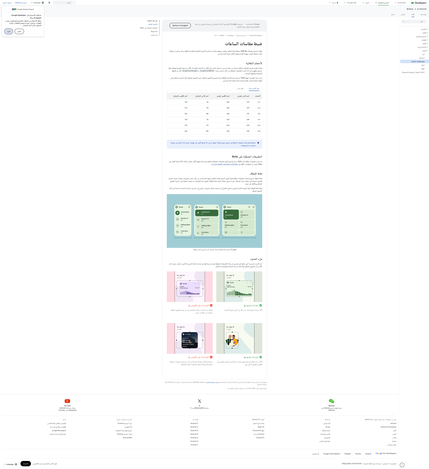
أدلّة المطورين (128, 427)
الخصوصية (327, 438)
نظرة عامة (423, 14)
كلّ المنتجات (315, 454)
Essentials (402, 3)
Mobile (410, 9)
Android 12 (194, 441)
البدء (8, 31)
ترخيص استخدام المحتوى (212, 382)
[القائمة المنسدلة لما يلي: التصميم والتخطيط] (375, 2)
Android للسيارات (258, 434)
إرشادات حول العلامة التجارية (372, 464)
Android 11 (194, 445)
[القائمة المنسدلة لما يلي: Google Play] (344, 2)
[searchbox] (414, 21)
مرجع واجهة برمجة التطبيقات (123, 430)
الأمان (394, 430)
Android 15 (194, 430)
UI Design (421, 9)
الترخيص (385, 464)
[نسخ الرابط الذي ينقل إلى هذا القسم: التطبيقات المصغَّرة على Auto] (229, 156)
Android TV (260, 438)
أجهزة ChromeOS (258, 430)
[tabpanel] (214, 113)
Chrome (358, 454)
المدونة (334, 3)
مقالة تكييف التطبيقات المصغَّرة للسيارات (224, 164)
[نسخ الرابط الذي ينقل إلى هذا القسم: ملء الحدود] (248, 259)
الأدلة (412, 14)
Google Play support (59, 430)
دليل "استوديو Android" (124, 423)
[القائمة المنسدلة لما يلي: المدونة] (329, 2)
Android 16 (194, 427)
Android (393, 423)
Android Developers (255, 35)
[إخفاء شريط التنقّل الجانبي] (402, 465)
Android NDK (127, 438)
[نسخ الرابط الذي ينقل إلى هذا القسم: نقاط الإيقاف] (247, 173)
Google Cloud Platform (331, 454)
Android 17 (194, 423)
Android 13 (194, 438)
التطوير (367, 3)
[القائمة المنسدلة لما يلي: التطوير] (362, 2)
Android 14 (194, 434)
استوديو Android (21, 3)
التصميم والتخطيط (383, 3)
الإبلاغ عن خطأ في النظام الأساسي (56, 423)
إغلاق (19, 31)
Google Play (351, 3)
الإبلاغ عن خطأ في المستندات (58, 427)
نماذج (392, 14)
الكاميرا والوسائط (325, 434)
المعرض (403, 14)
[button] (414, 29)
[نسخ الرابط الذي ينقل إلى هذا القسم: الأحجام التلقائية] (244, 63)
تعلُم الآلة (327, 427)
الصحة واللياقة (326, 430)
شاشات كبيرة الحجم (258, 423)
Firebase (348, 454)
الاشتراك (25, 464)
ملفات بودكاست (391, 445)
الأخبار (394, 438)
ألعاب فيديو (327, 423)
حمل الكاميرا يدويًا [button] (254, 88)
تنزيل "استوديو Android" (124, 434)
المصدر (394, 434)
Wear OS (261, 427)
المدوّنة (394, 441)
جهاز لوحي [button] (240, 88)
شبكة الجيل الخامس (324, 441)
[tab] (254, 88)
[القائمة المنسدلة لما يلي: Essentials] (395, 2)
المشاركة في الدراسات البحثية (58, 434)
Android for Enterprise (388, 427)
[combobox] (64, 3)
